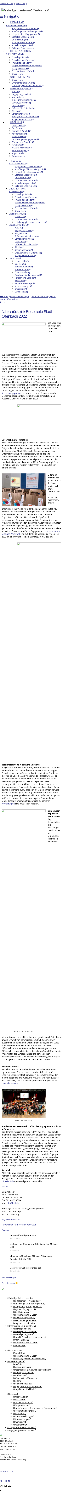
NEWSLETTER (6, 3)
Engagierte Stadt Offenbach (27, 1386)
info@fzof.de (8, 1181)
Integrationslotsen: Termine (21, 1427)
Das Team (19, 1399)
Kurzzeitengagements (12, 393)
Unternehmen (14, 1350)
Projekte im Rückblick (24, 1389)
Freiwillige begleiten (23, 1334)
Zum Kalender (9, 1283)
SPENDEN (20, 3)
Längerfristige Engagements (27, 1306)
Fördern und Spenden (24, 1410)
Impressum (19, 1421)
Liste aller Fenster (10, 1083)
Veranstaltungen (22, 1419)
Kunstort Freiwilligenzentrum (23, 1235)
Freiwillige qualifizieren (24, 1331)
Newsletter (19, 1413)
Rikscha (17, 1380)
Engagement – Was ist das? (27, 1300)
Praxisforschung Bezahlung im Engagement (35, 1408)
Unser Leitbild (20, 1396)
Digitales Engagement (24, 1309)
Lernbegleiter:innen (23, 1372)
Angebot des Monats (24, 1323)
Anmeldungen (8, 803)
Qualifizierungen (21, 1312)
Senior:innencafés (22, 1383)
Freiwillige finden (22, 1328)
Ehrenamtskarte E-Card (25, 1314)
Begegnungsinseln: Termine (21, 1430)
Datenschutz (20, 1424)
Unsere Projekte (16, 1361)
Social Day (19, 1345)
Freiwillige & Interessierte (20, 1298)
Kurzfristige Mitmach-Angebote (29, 1303)
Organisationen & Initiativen (21, 1326)
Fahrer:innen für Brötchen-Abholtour (19, 1224)
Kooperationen (21, 1405)
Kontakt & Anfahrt (23, 1402)
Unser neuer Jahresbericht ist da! (25, 1268)
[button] (11, 16)
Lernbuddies (20, 1375)
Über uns (12, 1394)
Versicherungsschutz (24, 1317)
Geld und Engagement (24, 1320)
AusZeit (17, 1364)
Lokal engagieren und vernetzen (29, 1358)
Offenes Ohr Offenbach (25, 1378)
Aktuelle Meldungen (23, 1416)
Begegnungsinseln (23, 1367)
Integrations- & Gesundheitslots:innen (32, 1369)
